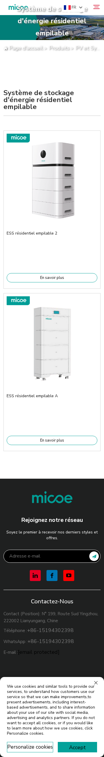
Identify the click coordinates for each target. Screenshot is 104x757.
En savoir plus (52, 277)
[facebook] (52, 575)
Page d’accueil (26, 47)
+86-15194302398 (50, 630)
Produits (59, 47)
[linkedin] (35, 575)
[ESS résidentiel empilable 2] (52, 220)
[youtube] (68, 575)
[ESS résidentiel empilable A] (52, 382)
